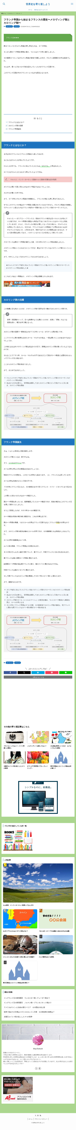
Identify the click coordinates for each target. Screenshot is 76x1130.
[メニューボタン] (72, 4)
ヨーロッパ (9, 26)
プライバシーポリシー (41, 1119)
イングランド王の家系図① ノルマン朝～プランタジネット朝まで (27, 1002)
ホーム (30, 1119)
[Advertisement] (38, 94)
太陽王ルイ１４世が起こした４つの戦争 (18, 1016)
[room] (39, 1068)
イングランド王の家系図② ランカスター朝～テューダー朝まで (27, 998)
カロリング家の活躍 (16, 125)
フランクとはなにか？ (16, 122)
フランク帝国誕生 (15, 129)
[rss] (40, 1115)
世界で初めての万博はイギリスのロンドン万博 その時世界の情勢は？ (29, 1012)
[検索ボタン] (4, 4)
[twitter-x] (36, 1068)
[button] (10, 672)
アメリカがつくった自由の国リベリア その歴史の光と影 (24, 1007)
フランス (16, 26)
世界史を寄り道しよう (38, 4)
